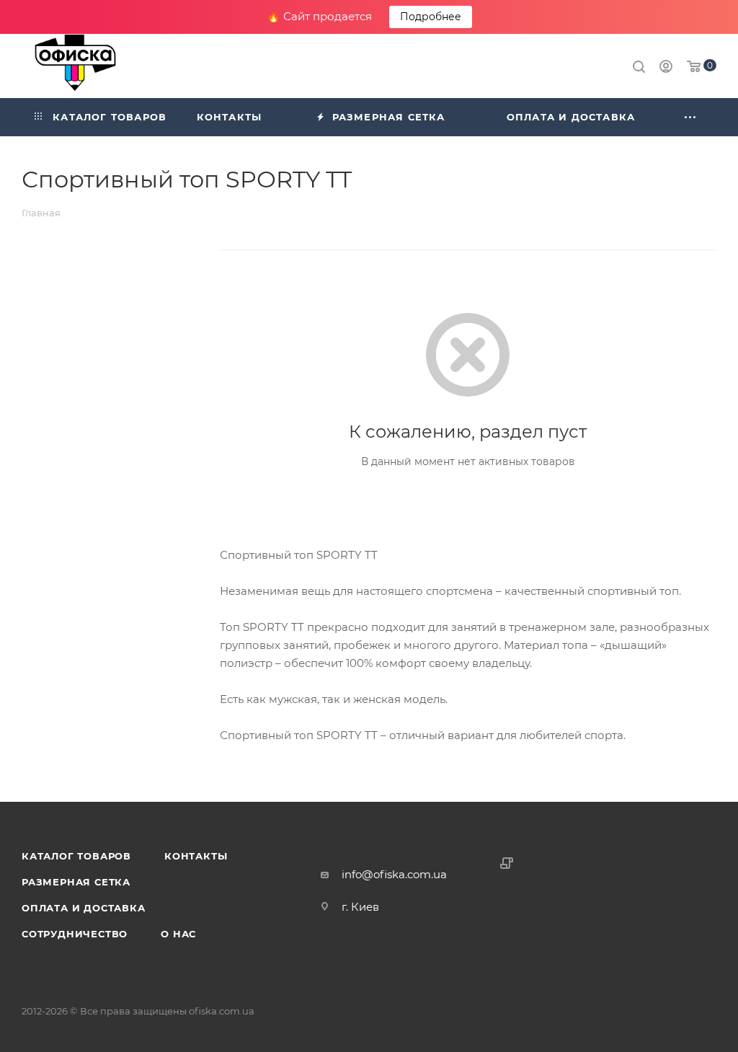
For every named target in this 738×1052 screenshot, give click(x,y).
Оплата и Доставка (84, 908)
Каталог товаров (76, 856)
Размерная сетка (76, 882)
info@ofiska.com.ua (394, 874)
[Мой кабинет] (665, 68)
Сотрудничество (75, 934)
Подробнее (430, 16)
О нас (178, 934)
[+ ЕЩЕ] (691, 117)
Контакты (195, 856)
